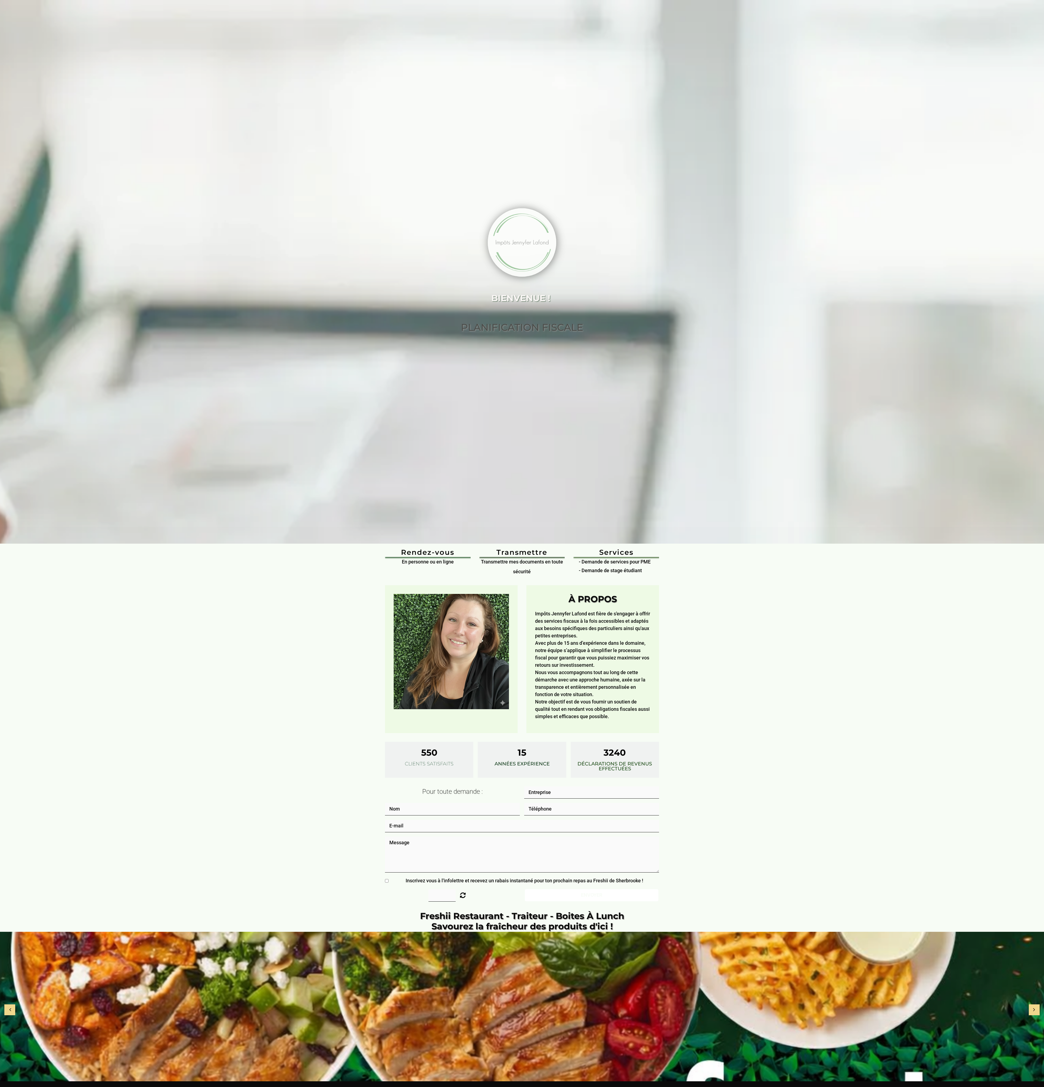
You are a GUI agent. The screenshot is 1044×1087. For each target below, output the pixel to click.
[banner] (522, 1006)
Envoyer (591, 895)
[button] (393, 327)
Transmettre (521, 552)
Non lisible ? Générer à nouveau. (463, 895)
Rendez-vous (427, 552)
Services (616, 552)
